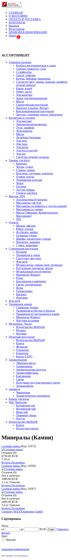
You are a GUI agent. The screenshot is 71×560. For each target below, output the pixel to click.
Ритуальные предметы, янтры (34, 268)
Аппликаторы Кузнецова (31, 199)
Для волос (22, 147)
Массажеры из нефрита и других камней (41, 206)
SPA (18, 219)
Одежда (13, 222)
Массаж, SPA (17, 196)
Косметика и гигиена (22, 117)
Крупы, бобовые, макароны (33, 78)
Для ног (21, 153)
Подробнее (18, 462)
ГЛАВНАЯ (16, 12)
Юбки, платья (24, 229)
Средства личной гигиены (32, 157)
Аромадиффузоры (27, 372)
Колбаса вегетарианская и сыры (36, 65)
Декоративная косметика (31, 124)
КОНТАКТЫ (17, 22)
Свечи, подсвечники (29, 284)
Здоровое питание (20, 62)
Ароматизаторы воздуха (31, 369)
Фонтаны (22, 297)
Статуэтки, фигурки (28, 258)
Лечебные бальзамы (28, 137)
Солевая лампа (11, 446)
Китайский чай (25, 405)
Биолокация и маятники (31, 281)
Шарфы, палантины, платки (33, 238)
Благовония (23, 376)
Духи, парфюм (25, 127)
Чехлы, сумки (24, 166)
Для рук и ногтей (27, 150)
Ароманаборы (24, 385)
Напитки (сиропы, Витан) (32, 108)
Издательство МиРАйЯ (30, 327)
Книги (20, 343)
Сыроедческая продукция (32, 104)
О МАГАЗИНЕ (18, 15)
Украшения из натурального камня (37, 314)
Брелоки (21, 294)
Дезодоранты (24, 130)
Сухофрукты (24, 72)
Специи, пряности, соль (31, 68)
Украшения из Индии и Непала (35, 310)
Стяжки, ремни (25, 170)
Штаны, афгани (26, 225)
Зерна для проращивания (31, 98)
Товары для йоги (19, 160)
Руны (19, 278)
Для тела (21, 140)
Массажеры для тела (28, 202)
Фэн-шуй (21, 261)
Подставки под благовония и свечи (38, 382)
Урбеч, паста (24, 91)
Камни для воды (19, 399)
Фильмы (21, 333)
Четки (19, 183)
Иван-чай (22, 412)
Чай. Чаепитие (18, 402)
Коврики (21, 163)
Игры (19, 287)
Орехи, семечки (26, 75)
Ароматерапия (18, 359)
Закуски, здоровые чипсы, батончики (39, 114)
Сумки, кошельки (27, 245)
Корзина (14, 25)
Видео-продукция (27, 428)
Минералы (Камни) (28, 274)
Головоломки (24, 291)
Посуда (20, 418)
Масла (20, 101)
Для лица (21, 143)
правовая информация (15, 549)
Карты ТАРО (24, 356)
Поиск (13, 35)
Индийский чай (26, 408)
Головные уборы (26, 235)
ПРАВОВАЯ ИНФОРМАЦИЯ (28, 32)
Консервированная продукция (35, 111)
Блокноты (22, 353)
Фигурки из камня (27, 320)
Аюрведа (14, 389)
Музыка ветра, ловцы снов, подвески (39, 264)
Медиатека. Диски (20, 323)
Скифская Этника (27, 307)
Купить (6, 462)
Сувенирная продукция (23, 248)
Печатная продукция (22, 336)
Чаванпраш (23, 392)
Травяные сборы (26, 415)
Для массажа (24, 121)
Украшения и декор (28, 255)
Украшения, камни (20, 304)
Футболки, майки (27, 232)
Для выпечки (24, 94)
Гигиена (21, 186)
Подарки (21, 251)
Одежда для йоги (26, 193)
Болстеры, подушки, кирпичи (34, 173)
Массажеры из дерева (29, 209)
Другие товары (25, 189)
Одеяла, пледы (25, 176)
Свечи (20, 379)
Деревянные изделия (29, 179)
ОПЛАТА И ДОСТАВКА (25, 19)
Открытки (22, 349)
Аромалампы (24, 366)
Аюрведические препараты (33, 395)
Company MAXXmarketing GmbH (22, 511)
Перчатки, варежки (28, 242)
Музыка (21, 330)
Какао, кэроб (24, 88)
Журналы (22, 346)
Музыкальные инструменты (33, 271)
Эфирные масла (26, 363)
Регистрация (16, 29)
